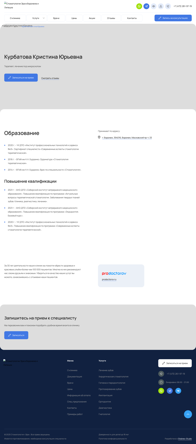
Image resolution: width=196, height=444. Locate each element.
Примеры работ (75, 414)
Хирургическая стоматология (113, 376)
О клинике (15, 18)
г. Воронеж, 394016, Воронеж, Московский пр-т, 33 (127, 137)
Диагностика (105, 407)
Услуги (35, 18)
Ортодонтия (105, 401)
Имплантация (105, 395)
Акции (92, 18)
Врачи (56, 18)
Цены (74, 18)
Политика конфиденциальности (113, 438)
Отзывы (111, 18)
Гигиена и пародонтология (112, 382)
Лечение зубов (106, 370)
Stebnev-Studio (185, 438)
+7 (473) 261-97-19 (183, 6)
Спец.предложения (77, 401)
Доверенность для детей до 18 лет (114, 434)
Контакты (132, 18)
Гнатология (104, 414)
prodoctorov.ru (109, 279)
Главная (7, 26)
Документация (74, 376)
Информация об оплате (79, 395)
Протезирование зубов (110, 389)
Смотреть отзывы (50, 78)
